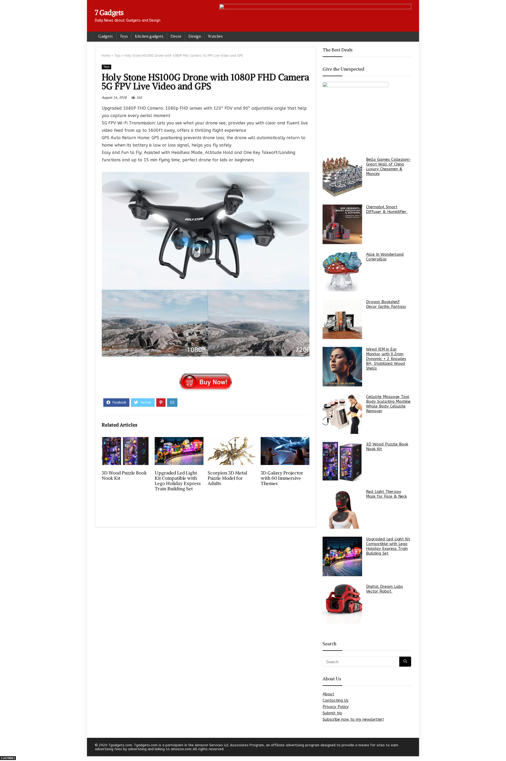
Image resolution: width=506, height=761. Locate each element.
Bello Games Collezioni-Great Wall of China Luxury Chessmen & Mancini (388, 166)
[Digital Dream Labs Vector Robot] (342, 604)
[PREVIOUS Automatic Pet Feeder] (5, 748)
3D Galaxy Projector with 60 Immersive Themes (282, 478)
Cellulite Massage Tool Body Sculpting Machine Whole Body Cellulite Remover (388, 403)
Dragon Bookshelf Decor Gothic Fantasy (386, 304)
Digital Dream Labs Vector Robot (384, 589)
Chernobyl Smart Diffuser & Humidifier (387, 209)
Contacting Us (335, 700)
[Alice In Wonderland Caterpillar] (342, 272)
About (328, 694)
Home (106, 55)
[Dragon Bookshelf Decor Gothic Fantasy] (342, 319)
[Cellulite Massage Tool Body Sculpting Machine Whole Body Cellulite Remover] (342, 414)
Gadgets (105, 36)
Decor (176, 36)
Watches (215, 36)
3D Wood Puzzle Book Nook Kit (124, 475)
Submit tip (332, 713)
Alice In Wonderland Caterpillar (385, 256)
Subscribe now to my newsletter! (353, 719)
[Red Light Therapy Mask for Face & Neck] (342, 509)
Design (194, 36)
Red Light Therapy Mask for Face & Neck (386, 494)
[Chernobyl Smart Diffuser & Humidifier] (342, 224)
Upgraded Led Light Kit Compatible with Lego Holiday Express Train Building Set (178, 481)
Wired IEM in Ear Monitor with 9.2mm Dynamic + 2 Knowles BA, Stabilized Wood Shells (386, 359)
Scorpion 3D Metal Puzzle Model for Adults (227, 478)
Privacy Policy (336, 706)
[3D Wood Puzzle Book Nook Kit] (342, 461)
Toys (124, 36)
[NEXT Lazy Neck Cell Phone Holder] (500, 748)
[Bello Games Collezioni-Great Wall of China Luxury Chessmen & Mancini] (342, 177)
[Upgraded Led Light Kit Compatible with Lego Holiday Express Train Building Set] (342, 556)
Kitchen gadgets (149, 36)
